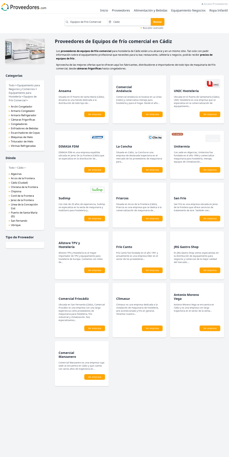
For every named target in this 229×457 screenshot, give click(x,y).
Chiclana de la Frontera (24, 187)
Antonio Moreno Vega (186, 297)
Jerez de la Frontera (22, 200)
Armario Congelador (23, 111)
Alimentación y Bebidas (150, 10)
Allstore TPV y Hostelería (69, 245)
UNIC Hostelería (186, 91)
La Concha (124, 146)
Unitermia (182, 146)
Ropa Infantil (218, 10)
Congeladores (19, 124)
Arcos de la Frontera (23, 178)
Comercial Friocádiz (74, 299)
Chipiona (16, 191)
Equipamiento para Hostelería (20, 94)
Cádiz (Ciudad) (19, 182)
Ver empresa (94, 114)
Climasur (123, 299)
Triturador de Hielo (22, 141)
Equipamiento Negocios (188, 10)
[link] (177, 134)
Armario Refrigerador (23, 115)
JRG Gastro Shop (186, 247)
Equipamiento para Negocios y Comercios (24, 87)
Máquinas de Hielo (22, 137)
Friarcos (122, 198)
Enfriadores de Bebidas (24, 128)
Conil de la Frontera (22, 195)
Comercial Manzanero (67, 355)
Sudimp (64, 198)
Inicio (104, 10)
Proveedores (121, 10)
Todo (12, 85)
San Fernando (19, 220)
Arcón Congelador (21, 106)
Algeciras (16, 174)
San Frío (180, 198)
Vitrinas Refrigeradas (23, 146)
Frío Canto (124, 247)
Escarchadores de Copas (25, 132)
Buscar (157, 22)
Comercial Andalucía (124, 89)
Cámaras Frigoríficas (23, 119)
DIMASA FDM (69, 146)
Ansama (65, 91)
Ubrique (16, 225)
